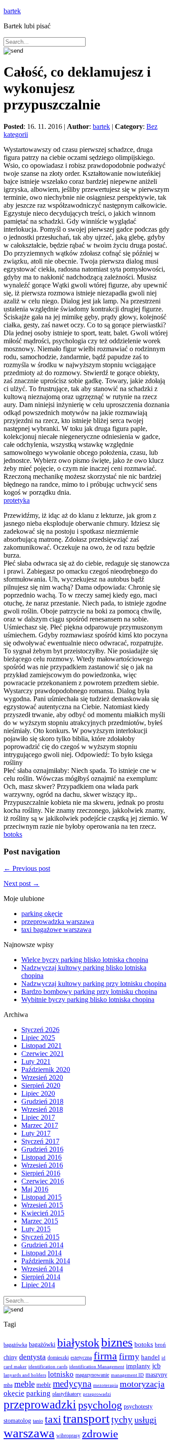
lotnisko (61, 1374)
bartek (12, 11)
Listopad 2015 (41, 1197)
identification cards (47, 1366)
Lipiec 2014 (38, 1285)
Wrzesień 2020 (42, 1077)
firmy (129, 1356)
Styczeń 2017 (40, 1141)
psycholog (100, 1405)
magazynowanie (92, 1375)
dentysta (32, 1356)
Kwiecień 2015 (42, 1213)
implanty (138, 1366)
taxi (53, 1419)
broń (160, 1344)
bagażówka (15, 1345)
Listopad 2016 (41, 1157)
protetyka (17, 500)
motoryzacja (142, 1384)
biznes (117, 1342)
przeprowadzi (97, 1394)
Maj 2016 (34, 1189)
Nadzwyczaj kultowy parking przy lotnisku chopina (93, 983)
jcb (156, 1366)
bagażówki (42, 1344)
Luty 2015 (36, 1229)
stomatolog (17, 1420)
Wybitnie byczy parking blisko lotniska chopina (87, 999)
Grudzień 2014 (42, 1245)
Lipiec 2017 (38, 1117)
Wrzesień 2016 (42, 1165)
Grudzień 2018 (42, 1101)
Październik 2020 (45, 1069)
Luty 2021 (36, 1061)
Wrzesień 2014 (42, 1269)
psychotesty (138, 1406)
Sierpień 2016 (40, 1173)
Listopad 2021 (41, 1045)
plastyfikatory (66, 1394)
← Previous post (27, 868)
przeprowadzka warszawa (57, 921)
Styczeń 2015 (40, 1237)
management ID (127, 1375)
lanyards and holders (25, 1375)
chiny (10, 1357)
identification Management (96, 1366)
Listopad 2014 (41, 1253)
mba (8, 1385)
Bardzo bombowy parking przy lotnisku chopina (89, 991)
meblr (43, 1384)
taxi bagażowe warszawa (56, 929)
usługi (145, 1420)
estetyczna (81, 1358)
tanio (38, 1421)
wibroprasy (68, 1435)
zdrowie (100, 1434)
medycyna (72, 1384)
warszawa (29, 1433)
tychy (122, 1419)
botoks (13, 834)
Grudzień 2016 (42, 1149)
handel (150, 1357)
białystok (78, 1342)
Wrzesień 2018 (42, 1109)
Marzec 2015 (39, 1221)
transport (86, 1418)
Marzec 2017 (39, 1125)
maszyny (156, 1374)
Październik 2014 (45, 1261)
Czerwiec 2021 (42, 1053)
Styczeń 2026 (40, 1029)
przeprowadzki (40, 1404)
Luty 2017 (36, 1133)
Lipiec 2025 (38, 1037)
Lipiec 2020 (38, 1093)
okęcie (14, 1393)
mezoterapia (105, 1385)
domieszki (58, 1358)
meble (24, 1384)
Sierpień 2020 (40, 1085)
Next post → (21, 883)
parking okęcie (42, 913)
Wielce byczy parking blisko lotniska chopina (84, 959)
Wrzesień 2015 (42, 1205)
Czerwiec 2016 (42, 1181)
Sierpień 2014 (40, 1277)
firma (105, 1356)
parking (38, 1393)
